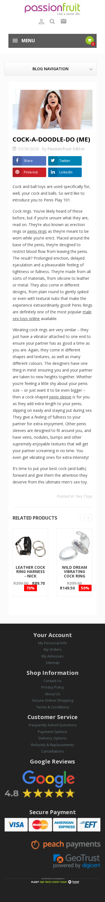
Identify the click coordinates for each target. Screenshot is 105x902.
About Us (52, 693)
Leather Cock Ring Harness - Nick (30, 572)
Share (28, 160)
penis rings (37, 231)
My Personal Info (52, 642)
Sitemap (53, 662)
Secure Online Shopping (52, 700)
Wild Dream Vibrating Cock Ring (74, 572)
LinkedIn (66, 172)
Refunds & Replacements (52, 744)
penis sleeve (60, 397)
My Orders (53, 649)
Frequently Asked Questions (53, 724)
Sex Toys (84, 496)
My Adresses (52, 656)
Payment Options (52, 731)
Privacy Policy (52, 687)
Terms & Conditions (52, 707)
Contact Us (52, 680)
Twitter (64, 160)
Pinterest (31, 172)
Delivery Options (52, 738)
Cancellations (52, 751)
